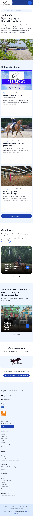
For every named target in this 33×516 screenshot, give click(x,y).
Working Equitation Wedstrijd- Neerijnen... (11, 193)
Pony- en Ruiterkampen (7, 445)
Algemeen (6, 93)
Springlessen (4, 456)
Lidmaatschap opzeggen (8, 498)
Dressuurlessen (5, 454)
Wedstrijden (6, 141)
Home (3, 476)
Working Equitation (8, 189)
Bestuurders (4, 486)
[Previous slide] (14, 276)
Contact (3, 489)
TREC (2, 440)
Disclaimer (4, 469)
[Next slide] (18, 276)
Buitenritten (4, 447)
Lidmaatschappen (6, 480)
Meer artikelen (15, 216)
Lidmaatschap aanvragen (8, 495)
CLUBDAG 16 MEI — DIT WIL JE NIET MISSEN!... (13, 97)
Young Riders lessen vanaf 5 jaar (10, 460)
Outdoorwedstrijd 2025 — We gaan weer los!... (14, 145)
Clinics (3, 434)
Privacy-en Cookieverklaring (8, 467)
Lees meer (6, 113)
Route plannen (6, 426)
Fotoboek (3, 484)
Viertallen (3, 442)
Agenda (3, 478)
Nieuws (3, 482)
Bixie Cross (4, 436)
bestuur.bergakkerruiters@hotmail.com (14, 242)
